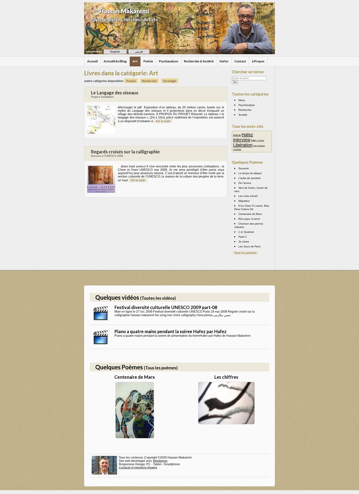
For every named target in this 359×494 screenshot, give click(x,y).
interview (241, 139)
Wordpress (160, 460)
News (241, 100)
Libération (242, 144)
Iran (253, 140)
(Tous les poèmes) (161, 367)
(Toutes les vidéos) (158, 298)
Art (135, 61)
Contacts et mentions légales (138, 467)
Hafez (224, 61)
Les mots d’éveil (247, 195)
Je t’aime (243, 241)
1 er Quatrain (246, 231)
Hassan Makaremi (124, 11)
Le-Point (260, 140)
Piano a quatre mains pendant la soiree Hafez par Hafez (170, 331)
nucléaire (237, 149)
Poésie (148, 61)
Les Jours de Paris (249, 246)
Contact (240, 61)
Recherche (149, 81)
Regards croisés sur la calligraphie (125, 151)
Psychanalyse (168, 61)
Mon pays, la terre (249, 218)
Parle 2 (242, 236)
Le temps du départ (250, 173)
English (115, 51)
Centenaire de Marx (250, 213)
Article (237, 135)
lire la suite (163, 121)
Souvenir (243, 168)
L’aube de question (249, 178)
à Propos (258, 61)
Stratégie (169, 81)
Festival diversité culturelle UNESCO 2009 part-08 (165, 307)
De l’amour (244, 182)
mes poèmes (259, 146)
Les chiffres (226, 377)
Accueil (92, 61)
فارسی (139, 51)
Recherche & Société (199, 61)
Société (242, 114)
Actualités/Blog (115, 61)
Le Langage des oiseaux (114, 92)
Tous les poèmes (245, 252)
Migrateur (244, 200)
